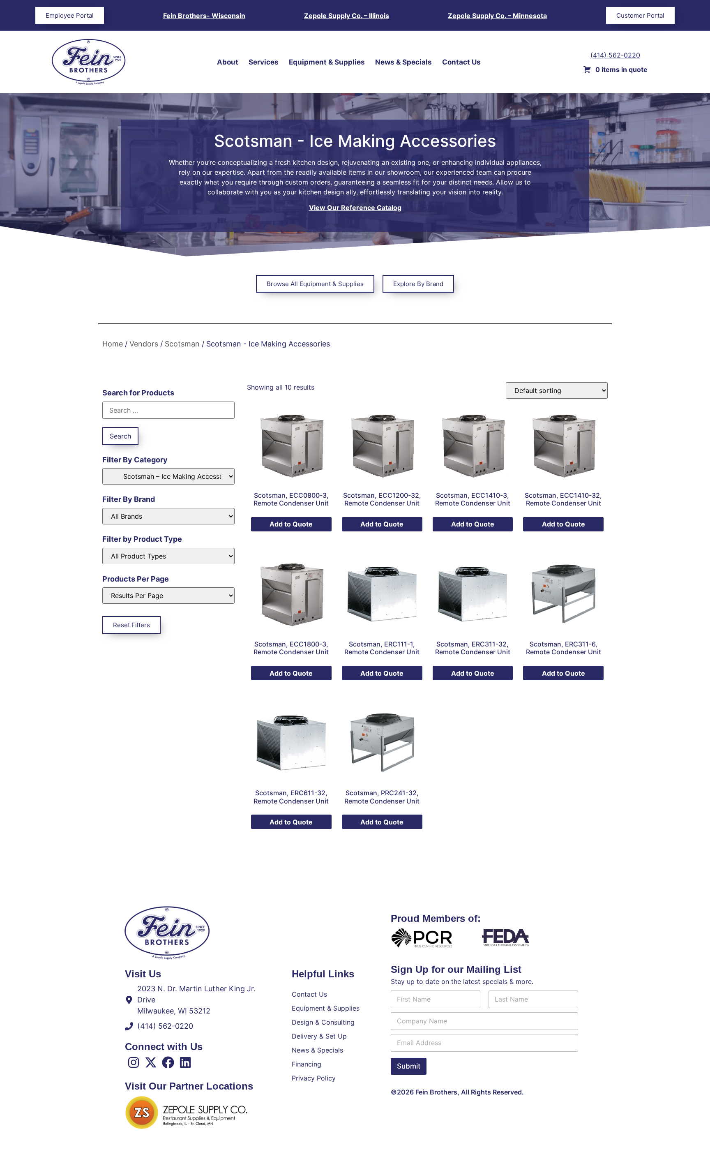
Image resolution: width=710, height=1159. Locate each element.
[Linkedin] (185, 1062)
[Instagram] (133, 1062)
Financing (306, 1064)
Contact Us (461, 62)
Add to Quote (291, 524)
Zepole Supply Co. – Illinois (346, 16)
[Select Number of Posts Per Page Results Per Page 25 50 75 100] (168, 595)
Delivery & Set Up (319, 1036)
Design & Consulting (323, 1022)
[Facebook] (168, 1062)
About (227, 62)
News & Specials (403, 62)
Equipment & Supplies (327, 62)
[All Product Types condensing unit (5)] (168, 556)
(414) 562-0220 (615, 55)
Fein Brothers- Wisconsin (204, 16)
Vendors (143, 343)
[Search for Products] (168, 410)
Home (112, 343)
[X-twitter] (150, 1062)
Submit (408, 1066)
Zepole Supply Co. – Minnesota (497, 16)
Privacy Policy (314, 1078)
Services (264, 62)
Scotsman (182, 343)
